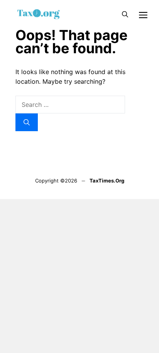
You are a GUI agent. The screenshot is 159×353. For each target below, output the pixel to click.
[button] (125, 14)
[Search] (26, 122)
